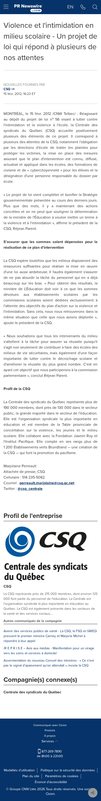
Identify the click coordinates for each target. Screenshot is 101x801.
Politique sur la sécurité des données (68, 770)
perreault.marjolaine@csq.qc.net (46, 483)
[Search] (95, 7)
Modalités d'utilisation (19, 770)
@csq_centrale (30, 488)
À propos (50, 736)
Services (48, 741)
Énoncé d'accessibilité (51, 782)
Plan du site (30, 776)
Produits (50, 730)
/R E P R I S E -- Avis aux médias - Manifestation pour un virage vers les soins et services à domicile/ (49, 651)
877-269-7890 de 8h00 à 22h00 (50, 754)
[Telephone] (83, 7)
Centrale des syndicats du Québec (32, 692)
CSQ (7, 586)
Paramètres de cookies (61, 776)
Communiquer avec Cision (50, 725)
